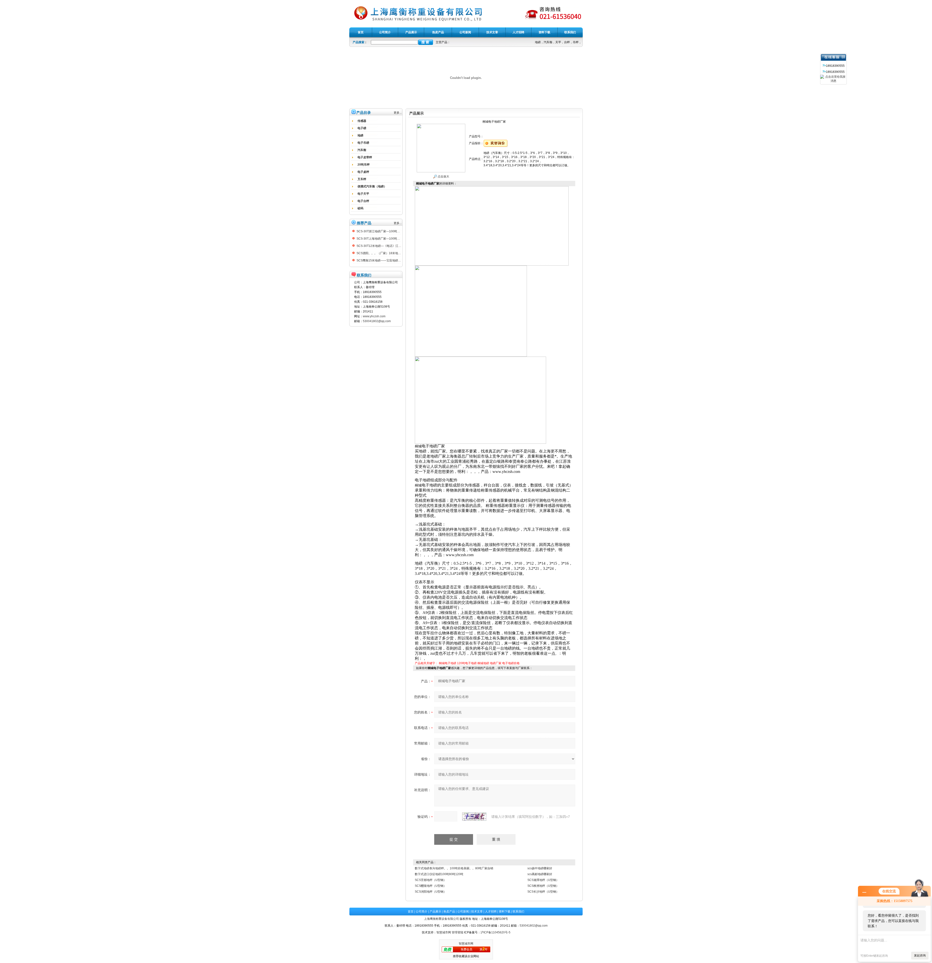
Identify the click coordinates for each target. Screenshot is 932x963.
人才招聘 (491, 911)
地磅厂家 (495, 663)
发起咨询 (920, 955)
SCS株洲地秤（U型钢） (543, 886)
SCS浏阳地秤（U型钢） (430, 891)
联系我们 (518, 911)
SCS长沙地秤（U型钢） (543, 891)
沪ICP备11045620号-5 (495, 932)
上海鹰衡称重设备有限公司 (441, 919)
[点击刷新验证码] (474, 816)
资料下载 (504, 911)
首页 (411, 911)
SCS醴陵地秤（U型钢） (430, 886)
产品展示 (435, 911)
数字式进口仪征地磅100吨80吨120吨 (439, 874)
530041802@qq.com (377, 321)
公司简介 (421, 911)
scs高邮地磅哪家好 (539, 874)
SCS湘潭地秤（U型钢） (543, 880)
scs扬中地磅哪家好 (539, 868)
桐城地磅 (483, 663)
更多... (398, 112)
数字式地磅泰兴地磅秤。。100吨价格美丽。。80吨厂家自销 (454, 868)
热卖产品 (449, 911)
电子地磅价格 (511, 663)
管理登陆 (457, 932)
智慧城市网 (443, 932)
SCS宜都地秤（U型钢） (430, 880)
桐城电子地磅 (447, 663)
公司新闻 (463, 911)
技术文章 (477, 911)
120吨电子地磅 (467, 663)
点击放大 (443, 176)
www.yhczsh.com (374, 316)
